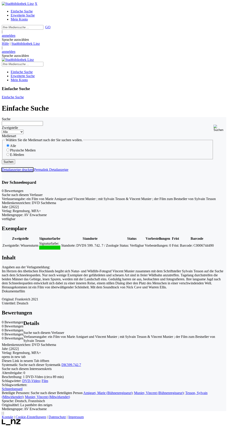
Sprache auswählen (15, 39)
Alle (13, 146)
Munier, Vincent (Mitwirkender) (47, 397)
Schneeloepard (12, 389)
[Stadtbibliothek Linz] (18, 4)
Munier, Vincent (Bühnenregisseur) (158, 393)
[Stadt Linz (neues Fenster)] (11, 424)
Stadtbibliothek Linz (25, 43)
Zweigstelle (10, 128)
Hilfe (5, 43)
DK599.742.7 (71, 365)
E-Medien (17, 155)
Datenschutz (57, 417)
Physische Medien (23, 150)
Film (45, 381)
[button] (220, 128)
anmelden (8, 35)
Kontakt (7, 417)
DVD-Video (31, 381)
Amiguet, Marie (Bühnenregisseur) (107, 393)
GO (48, 27)
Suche (6, 119)
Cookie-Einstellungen (31, 417)
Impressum (76, 417)
